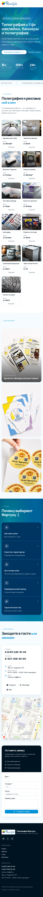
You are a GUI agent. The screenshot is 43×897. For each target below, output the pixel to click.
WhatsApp (25, 685)
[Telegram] (3, 839)
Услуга (7, 791)
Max (10, 689)
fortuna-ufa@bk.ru (8, 872)
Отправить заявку (23, 811)
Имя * (7, 776)
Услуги (4, 849)
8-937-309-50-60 (8, 869)
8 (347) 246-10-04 (8, 866)
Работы (4, 851)
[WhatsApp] (8, 839)
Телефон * (8, 784)
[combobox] (21, 794)
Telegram (12, 685)
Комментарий (10, 798)
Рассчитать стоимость (12, 52)
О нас (4, 854)
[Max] (12, 839)
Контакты (5, 857)
